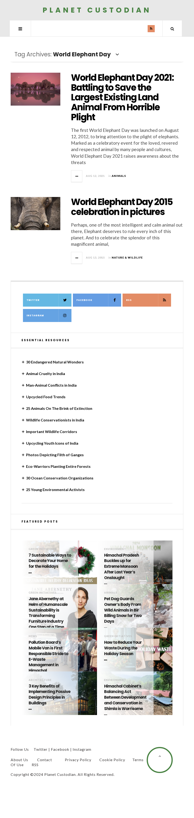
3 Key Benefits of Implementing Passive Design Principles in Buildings (49, 695)
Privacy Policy (78, 759)
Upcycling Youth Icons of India (52, 443)
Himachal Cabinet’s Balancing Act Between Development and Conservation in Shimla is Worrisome (125, 697)
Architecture (40, 679)
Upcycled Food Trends (46, 396)
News (33, 636)
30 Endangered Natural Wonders (55, 362)
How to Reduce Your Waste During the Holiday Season (123, 648)
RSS (129, 300)
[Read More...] (77, 176)
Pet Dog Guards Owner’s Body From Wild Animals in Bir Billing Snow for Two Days (122, 610)
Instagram (35, 315)
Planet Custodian (97, 10)
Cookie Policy (112, 759)
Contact (44, 759)
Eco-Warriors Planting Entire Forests (58, 466)
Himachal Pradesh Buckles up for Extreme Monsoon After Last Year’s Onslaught (121, 567)
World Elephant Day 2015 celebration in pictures (121, 207)
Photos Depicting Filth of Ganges (55, 454)
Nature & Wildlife (127, 257)
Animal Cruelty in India (45, 373)
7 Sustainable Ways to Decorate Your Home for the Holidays (50, 561)
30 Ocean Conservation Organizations (59, 478)
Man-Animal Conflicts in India (51, 385)
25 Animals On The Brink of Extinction (59, 408)
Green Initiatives (43, 548)
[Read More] (31, 573)
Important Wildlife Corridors (51, 431)
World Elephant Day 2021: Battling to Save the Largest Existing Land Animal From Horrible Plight (122, 97)
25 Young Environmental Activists (55, 489)
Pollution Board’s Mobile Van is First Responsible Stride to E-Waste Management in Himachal (48, 656)
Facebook (84, 300)
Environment (115, 548)
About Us (19, 759)
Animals (119, 175)
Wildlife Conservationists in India (55, 420)
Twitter (33, 300)
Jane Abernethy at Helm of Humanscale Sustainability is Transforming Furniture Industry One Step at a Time (48, 613)
